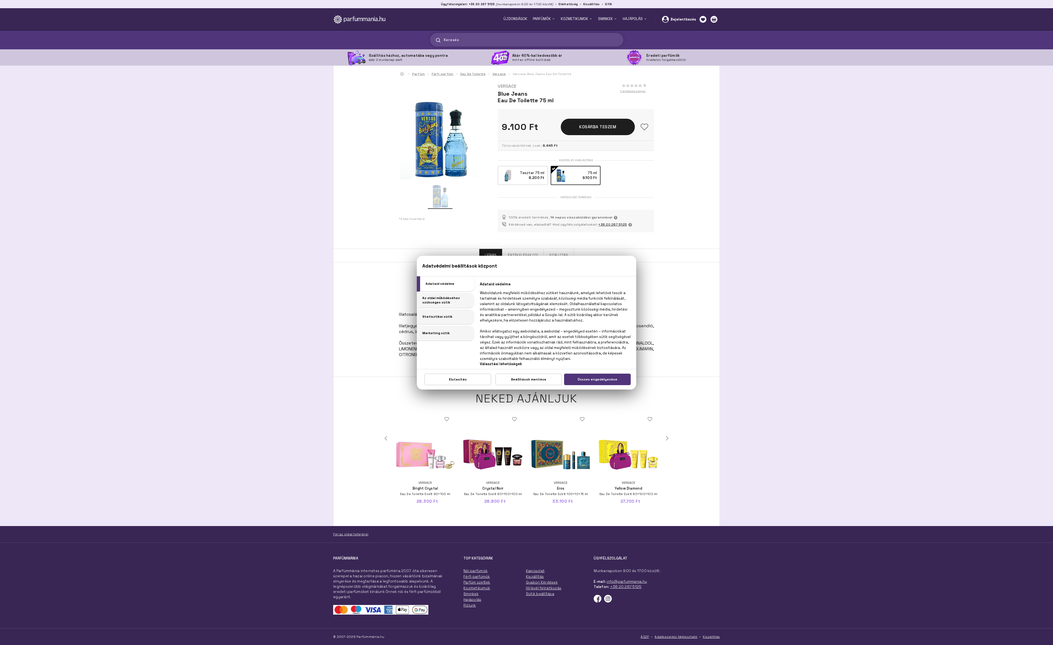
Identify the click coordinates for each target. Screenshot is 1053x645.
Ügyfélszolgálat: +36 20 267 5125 (468, 4)
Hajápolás (472, 599)
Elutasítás (458, 379)
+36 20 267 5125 (612, 224)
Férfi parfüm (442, 74)
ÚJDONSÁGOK (515, 18)
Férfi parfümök (476, 576)
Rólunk (469, 605)
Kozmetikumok (476, 588)
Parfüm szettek (476, 582)
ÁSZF (645, 637)
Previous (385, 438)
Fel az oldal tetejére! (351, 534)
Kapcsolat (535, 571)
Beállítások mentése (528, 379)
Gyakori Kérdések (542, 582)
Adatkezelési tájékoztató (676, 637)
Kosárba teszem (597, 126)
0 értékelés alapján (633, 91)
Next (667, 438)
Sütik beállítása (540, 594)
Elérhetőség (568, 4)
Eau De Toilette (473, 74)
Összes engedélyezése (597, 379)
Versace (499, 74)
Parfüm (418, 74)
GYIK (608, 4)
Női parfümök (475, 571)
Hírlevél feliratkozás (543, 588)
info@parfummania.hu (627, 581)
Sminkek (471, 594)
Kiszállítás (591, 4)
